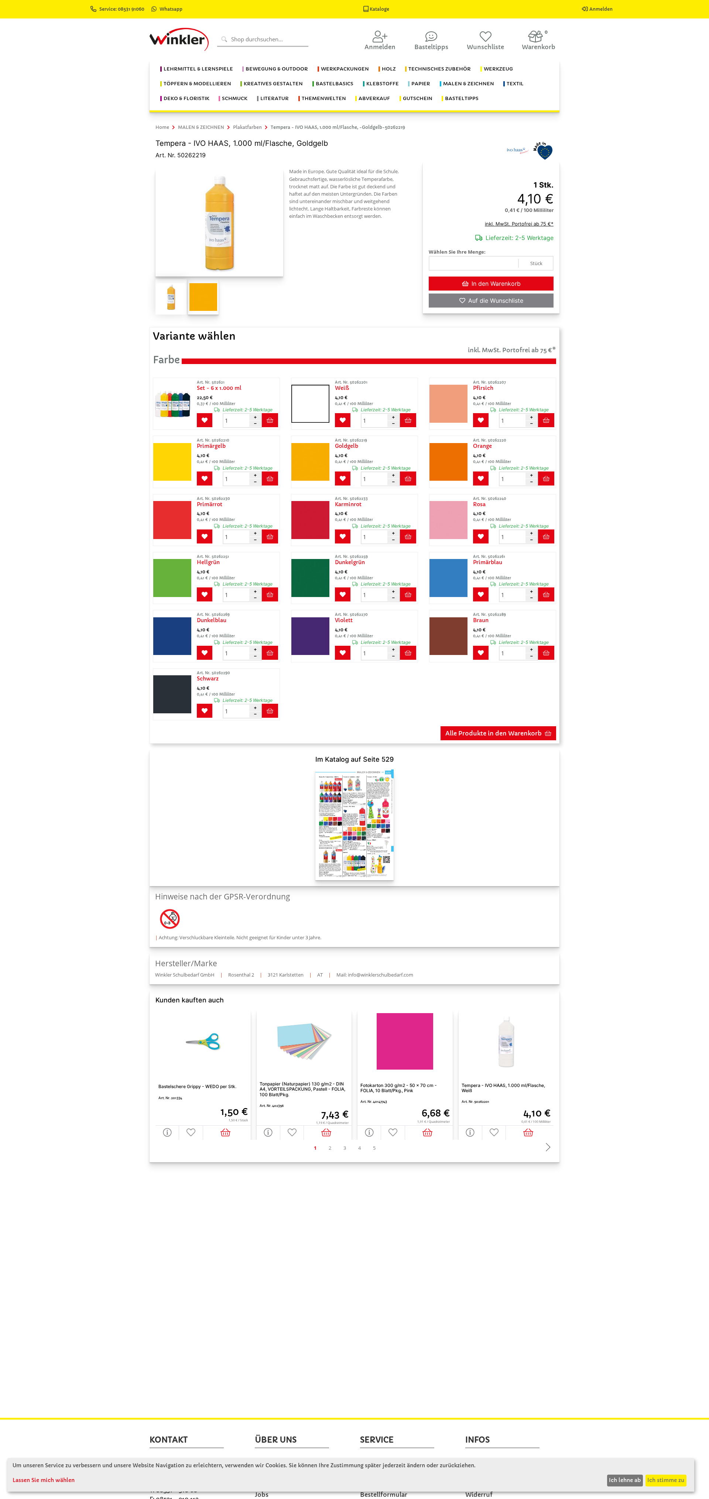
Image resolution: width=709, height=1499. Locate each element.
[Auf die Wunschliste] (191, 1132)
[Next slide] (546, 1148)
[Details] (167, 1132)
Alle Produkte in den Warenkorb (493, 733)
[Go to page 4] (359, 1148)
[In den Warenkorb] (227, 1132)
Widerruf (479, 1494)
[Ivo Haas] (518, 150)
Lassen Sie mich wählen (44, 1480)
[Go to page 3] (344, 1148)
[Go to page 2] (329, 1148)
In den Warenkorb (496, 283)
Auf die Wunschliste (495, 300)
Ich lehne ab (625, 1480)
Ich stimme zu (665, 1480)
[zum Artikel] (174, 404)
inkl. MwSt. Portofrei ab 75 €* (519, 224)
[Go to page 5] (374, 1148)
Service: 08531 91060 (122, 9)
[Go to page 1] (315, 1148)
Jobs (261, 1494)
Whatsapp (171, 9)
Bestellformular (383, 1494)
